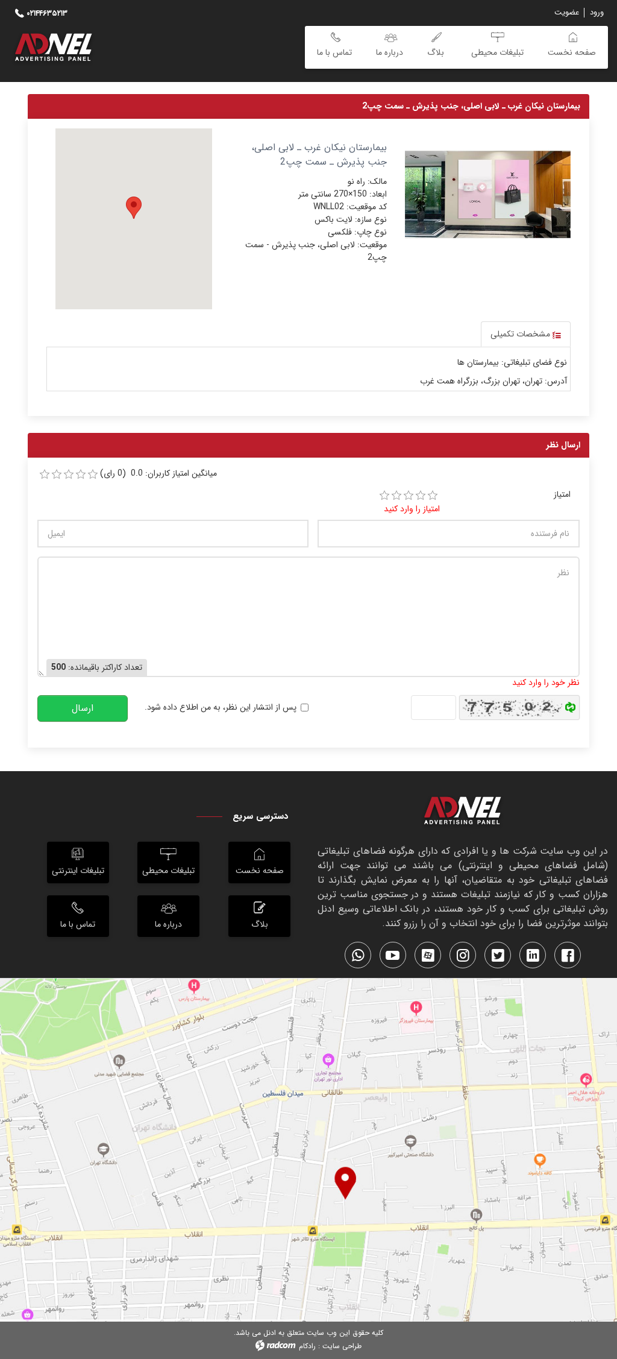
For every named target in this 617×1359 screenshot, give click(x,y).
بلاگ (259, 924)
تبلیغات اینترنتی (78, 870)
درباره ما (168, 924)
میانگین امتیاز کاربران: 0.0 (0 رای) (158, 473)
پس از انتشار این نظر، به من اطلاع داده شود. (220, 707)
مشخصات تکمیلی (521, 334)
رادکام (307, 1346)
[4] (420, 495)
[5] (432, 495)
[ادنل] (463, 812)
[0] (44, 474)
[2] (396, 495)
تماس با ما (77, 924)
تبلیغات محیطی (168, 870)
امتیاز (562, 494)
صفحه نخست (260, 870)
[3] (408, 495)
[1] (384, 495)
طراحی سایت (342, 1346)
